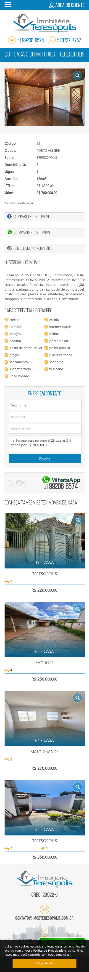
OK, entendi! (44, 963)
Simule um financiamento (33, 248)
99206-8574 (61, 487)
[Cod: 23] (45, 97)
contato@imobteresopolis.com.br (44, 918)
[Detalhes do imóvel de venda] (45, 540)
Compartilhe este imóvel (32, 217)
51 (31, 41)
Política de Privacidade (48, 950)
